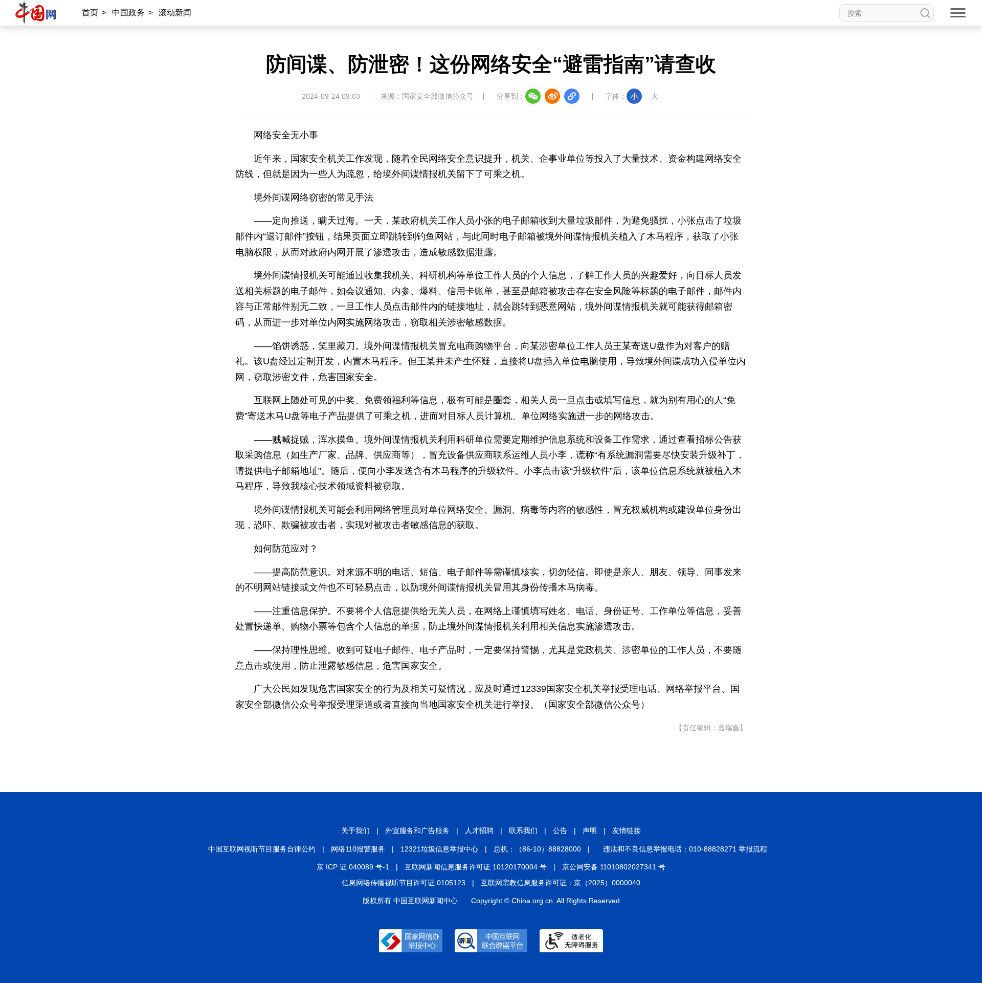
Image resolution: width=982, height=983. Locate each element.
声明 (590, 830)
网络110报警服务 (358, 849)
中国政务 (128, 12)
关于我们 (355, 830)
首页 (90, 12)
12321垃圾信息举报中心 (439, 849)
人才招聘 (479, 830)
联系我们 (523, 830)
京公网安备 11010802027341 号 (613, 867)
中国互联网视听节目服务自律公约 (262, 849)
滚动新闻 (175, 12)
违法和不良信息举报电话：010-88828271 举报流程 (685, 849)
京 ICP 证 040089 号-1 (353, 867)
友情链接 (626, 830)
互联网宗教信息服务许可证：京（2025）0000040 (560, 883)
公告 (560, 830)
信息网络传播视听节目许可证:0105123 (403, 883)
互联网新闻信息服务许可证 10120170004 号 (476, 867)
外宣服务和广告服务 (417, 830)
